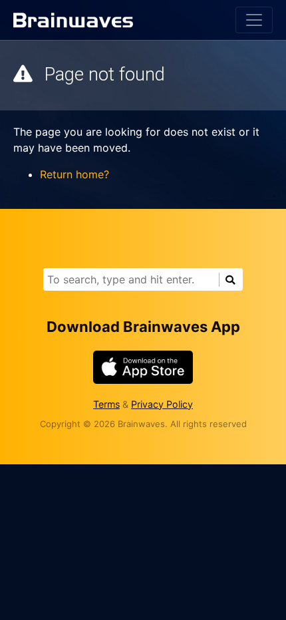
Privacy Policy (162, 404)
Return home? (74, 174)
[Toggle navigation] (254, 20)
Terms (106, 404)
